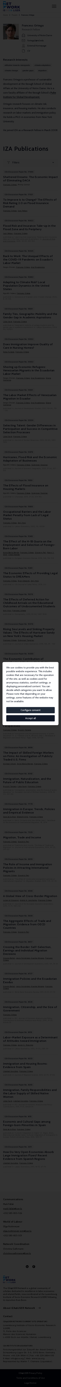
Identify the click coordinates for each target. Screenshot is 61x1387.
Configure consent (31, 710)
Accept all (30, 718)
